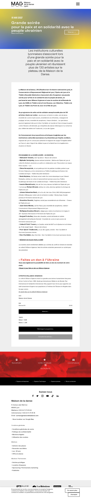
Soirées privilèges (18, 462)
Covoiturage (73, 363)
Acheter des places (19, 446)
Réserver (45, 311)
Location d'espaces (19, 465)
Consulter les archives (45, 336)
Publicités (15, 470)
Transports (17, 363)
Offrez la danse (17, 454)
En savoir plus (72, 490)
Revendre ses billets (19, 448)
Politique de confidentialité (21, 432)
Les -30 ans (16, 451)
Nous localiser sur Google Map (23, 419)
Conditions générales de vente (23, 429)
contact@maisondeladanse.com (27, 415)
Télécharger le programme (45, 329)
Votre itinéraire (44, 363)
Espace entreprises (23, 381)
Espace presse (55, 381)
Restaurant (45, 369)
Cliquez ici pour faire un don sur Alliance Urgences (34, 268)
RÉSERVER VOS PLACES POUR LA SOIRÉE (31, 240)
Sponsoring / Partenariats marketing (25, 467)
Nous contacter (71, 381)
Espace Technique (40, 381)
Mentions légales (18, 434)
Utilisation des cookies (20, 437)
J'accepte (73, 494)
